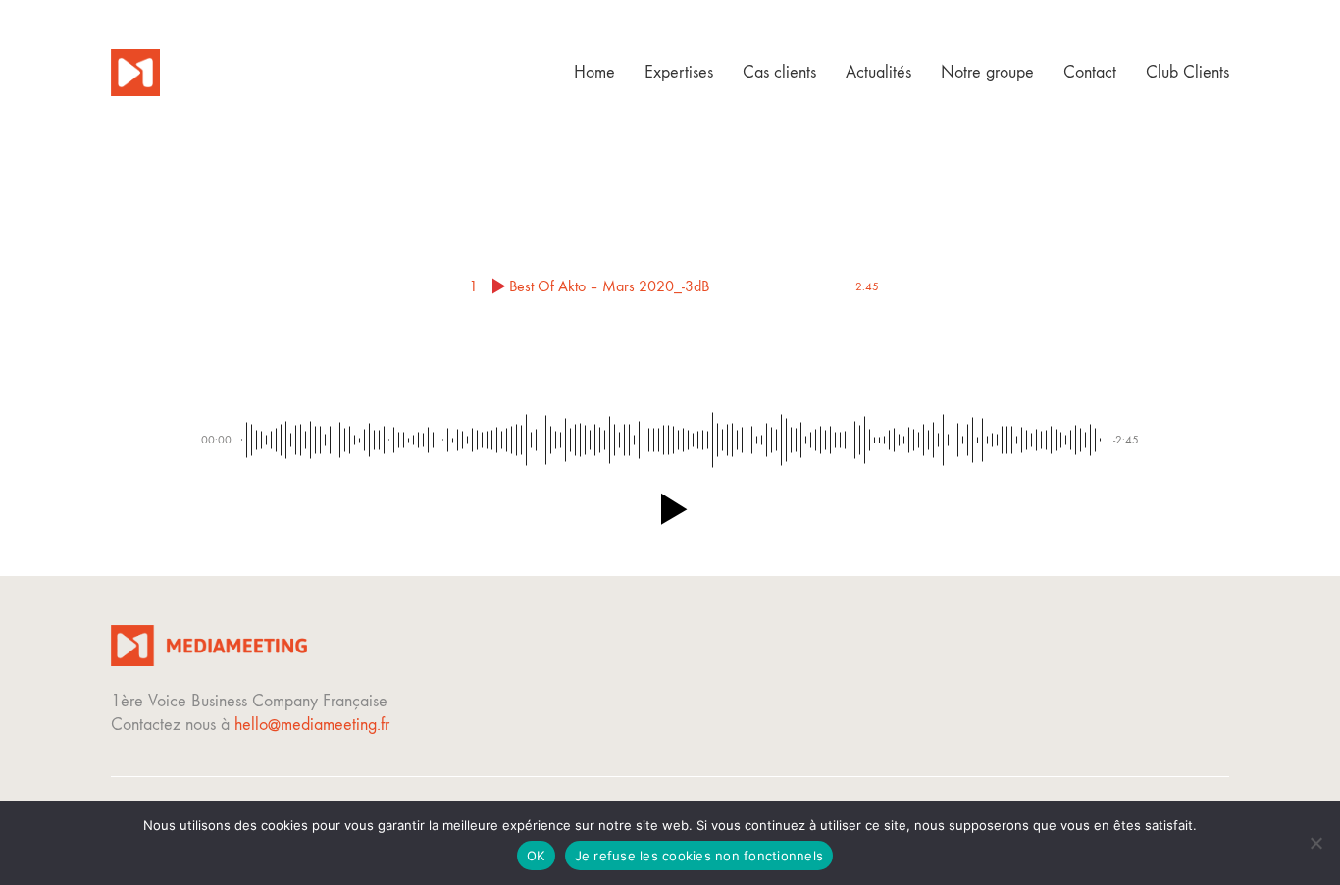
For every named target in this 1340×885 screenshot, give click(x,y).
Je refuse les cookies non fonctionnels (699, 855)
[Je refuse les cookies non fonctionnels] (1315, 843)
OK (536, 855)
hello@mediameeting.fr (311, 724)
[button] (670, 509)
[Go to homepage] (135, 72)
